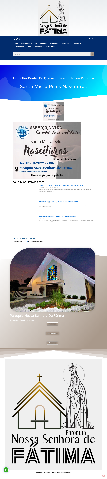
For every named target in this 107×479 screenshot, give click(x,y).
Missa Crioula (50, 46)
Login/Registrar (38, 46)
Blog (36, 43)
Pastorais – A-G (65, 43)
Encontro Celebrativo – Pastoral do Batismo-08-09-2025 (58, 201)
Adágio (54, 476)
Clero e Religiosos (25, 43)
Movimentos (53, 43)
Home (16, 43)
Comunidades (43, 43)
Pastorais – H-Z (78, 43)
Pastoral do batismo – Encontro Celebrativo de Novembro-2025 (61, 186)
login (26, 241)
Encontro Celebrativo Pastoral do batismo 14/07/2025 (57, 217)
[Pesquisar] (92, 54)
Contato (29, 46)
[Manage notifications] (103, 476)
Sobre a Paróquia (19, 46)
